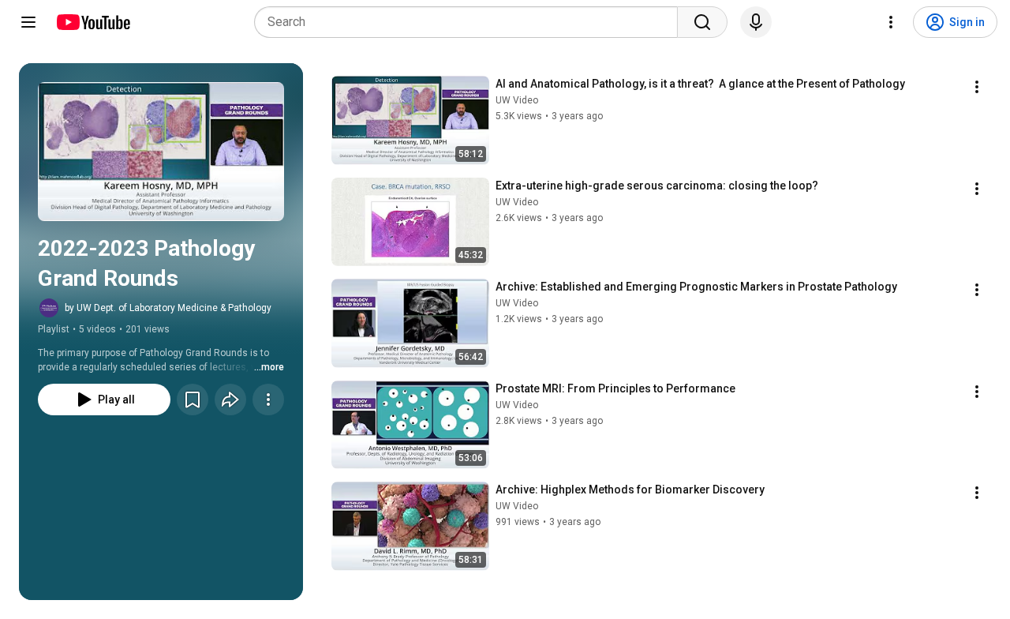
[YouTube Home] (92, 22)
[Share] (230, 399)
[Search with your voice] (756, 22)
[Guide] (28, 22)
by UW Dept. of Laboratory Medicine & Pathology (168, 307)
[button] (161, 151)
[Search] (702, 22)
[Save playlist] (192, 399)
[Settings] (890, 22)
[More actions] (268, 399)
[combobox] (470, 22)
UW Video (517, 100)
